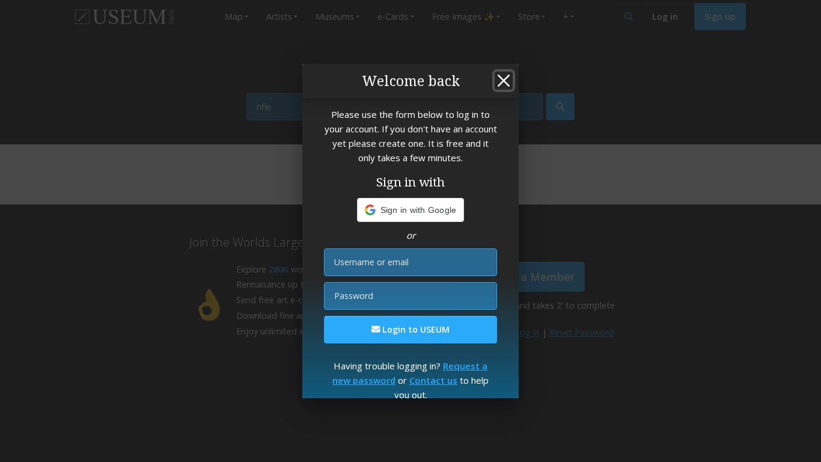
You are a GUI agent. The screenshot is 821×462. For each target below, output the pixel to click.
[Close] (504, 81)
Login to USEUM (415, 329)
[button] (411, 210)
